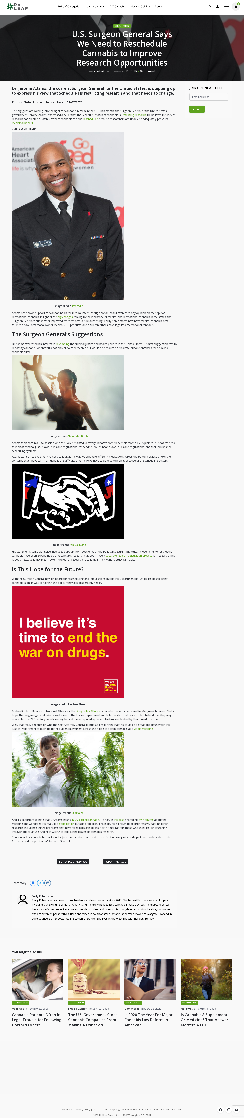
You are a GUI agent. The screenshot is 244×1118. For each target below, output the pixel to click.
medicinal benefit (22, 123)
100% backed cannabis (85, 820)
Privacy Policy (83, 1109)
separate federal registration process (129, 555)
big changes (65, 317)
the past (119, 820)
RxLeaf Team (100, 1109)
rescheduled (90, 119)
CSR (156, 1109)
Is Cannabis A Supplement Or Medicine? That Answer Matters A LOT (204, 1019)
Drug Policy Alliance (88, 711)
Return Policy (129, 1109)
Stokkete (78, 813)
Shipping (115, 1109)
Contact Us (145, 1109)
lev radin (77, 306)
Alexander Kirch (77, 436)
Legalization (122, 26)
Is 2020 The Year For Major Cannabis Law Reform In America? (148, 1019)
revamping (62, 344)
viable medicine (143, 729)
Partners (177, 1109)
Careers (165, 1109)
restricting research (133, 115)
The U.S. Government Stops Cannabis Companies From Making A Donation (92, 1019)
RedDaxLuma (77, 544)
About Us (67, 1109)
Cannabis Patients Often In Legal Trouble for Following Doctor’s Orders (36, 1019)
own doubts (146, 820)
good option (66, 824)
